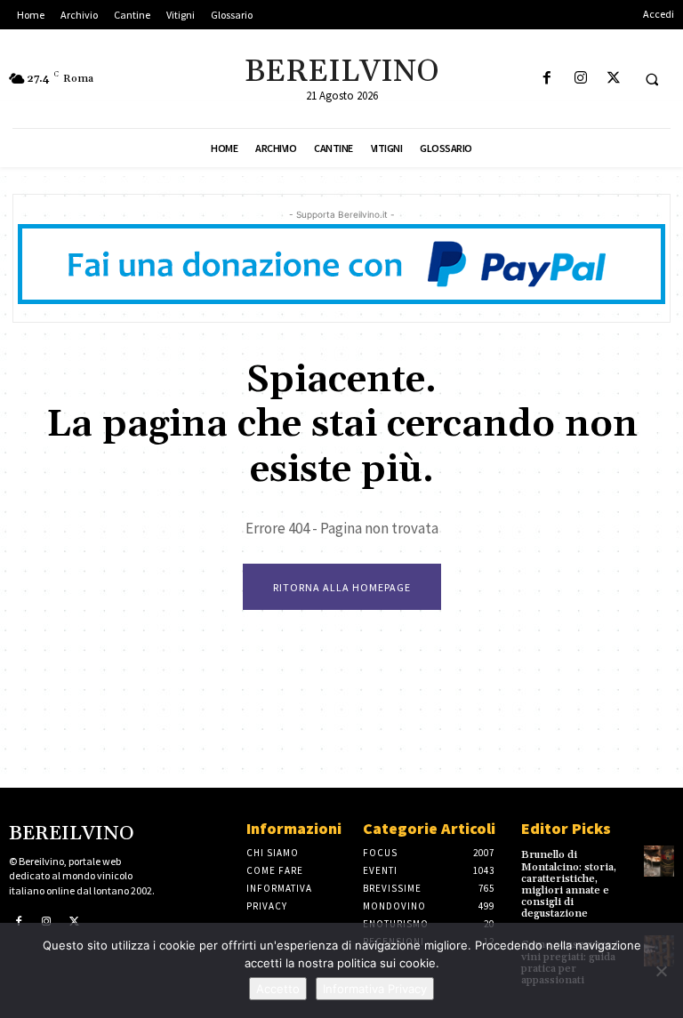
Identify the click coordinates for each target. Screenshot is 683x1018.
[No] (661, 971)
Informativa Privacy (375, 989)
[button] (652, 79)
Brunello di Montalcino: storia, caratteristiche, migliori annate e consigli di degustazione (568, 884)
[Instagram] (580, 79)
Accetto (278, 989)
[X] (613, 79)
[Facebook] (547, 79)
